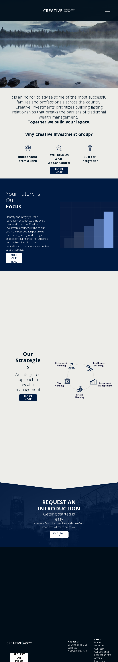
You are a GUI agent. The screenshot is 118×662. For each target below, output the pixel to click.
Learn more (59, 170)
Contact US (59, 534)
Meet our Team (14, 258)
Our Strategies (101, 651)
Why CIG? (99, 645)
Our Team (99, 648)
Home (97, 642)
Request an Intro (102, 654)
